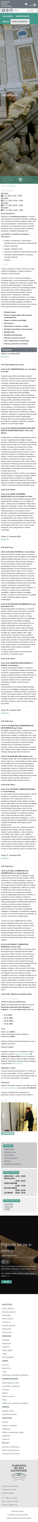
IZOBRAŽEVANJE (10, 1379)
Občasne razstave (9, 1312)
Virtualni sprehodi (8, 1325)
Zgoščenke (6, 1436)
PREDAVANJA (10, 1152)
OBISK (5, 1361)
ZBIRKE (5, 1407)
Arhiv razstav (7, 1332)
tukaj (8, 1276)
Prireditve (5, 1340)
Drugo (4, 1354)
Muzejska (5, 357)
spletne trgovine (17, 1063)
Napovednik (6, 1329)
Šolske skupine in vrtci (10, 1383)
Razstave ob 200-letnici (11, 1447)
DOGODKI (6, 1336)
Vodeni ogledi (7, 1350)
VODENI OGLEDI (22, 16)
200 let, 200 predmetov (10, 1450)
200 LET (5, 1443)
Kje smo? (5, 1365)
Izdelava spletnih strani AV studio (19, 1518)
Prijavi (6, 1282)
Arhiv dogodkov (20, 22)
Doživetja (5, 1390)
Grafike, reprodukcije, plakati (12, 1432)
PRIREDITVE (9, 1149)
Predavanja (6, 1343)
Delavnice (6, 1347)
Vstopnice (6, 1439)
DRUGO (6, 22)
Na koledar (7, 1133)
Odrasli (4, 1393)
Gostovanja (6, 1315)
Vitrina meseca (7, 1319)
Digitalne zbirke (8, 1411)
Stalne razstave (8, 1308)
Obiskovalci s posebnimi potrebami (15, 1375)
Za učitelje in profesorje (11, 1386)
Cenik (4, 1372)
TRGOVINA (7, 1418)
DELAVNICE (8, 16)
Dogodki (3, 186)
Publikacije (6, 1429)
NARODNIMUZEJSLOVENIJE (6, 4)
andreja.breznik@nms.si (22, 1054)
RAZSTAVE (8, 1204)
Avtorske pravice (18, 1511)
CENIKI (7, 1209)
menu (31, 5)
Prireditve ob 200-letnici (11, 1454)
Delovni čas (6, 1368)
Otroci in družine (8, 1396)
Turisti (4, 1400)
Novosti (5, 1422)
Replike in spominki (9, 1425)
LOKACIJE (8, 1207)
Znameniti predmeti (9, 1414)
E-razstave (6, 1322)
